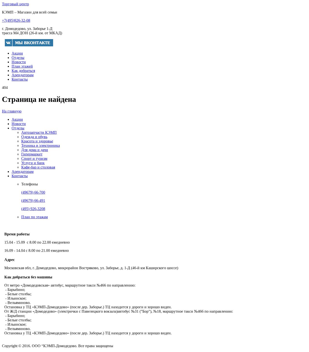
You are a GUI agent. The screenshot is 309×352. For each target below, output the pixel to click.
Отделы (18, 58)
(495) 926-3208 (33, 209)
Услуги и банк (33, 163)
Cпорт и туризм (34, 158)
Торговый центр (15, 4)
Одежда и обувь (34, 137)
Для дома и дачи (34, 150)
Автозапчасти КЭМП (39, 132)
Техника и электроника (40, 145)
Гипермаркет (31, 154)
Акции (17, 53)
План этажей (22, 66)
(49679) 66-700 (33, 192)
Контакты (20, 79)
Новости (19, 62)
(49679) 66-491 (33, 200)
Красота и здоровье (37, 141)
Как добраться (23, 71)
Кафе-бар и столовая (38, 167)
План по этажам (34, 217)
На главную (11, 111)
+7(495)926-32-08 (16, 20)
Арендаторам (23, 75)
